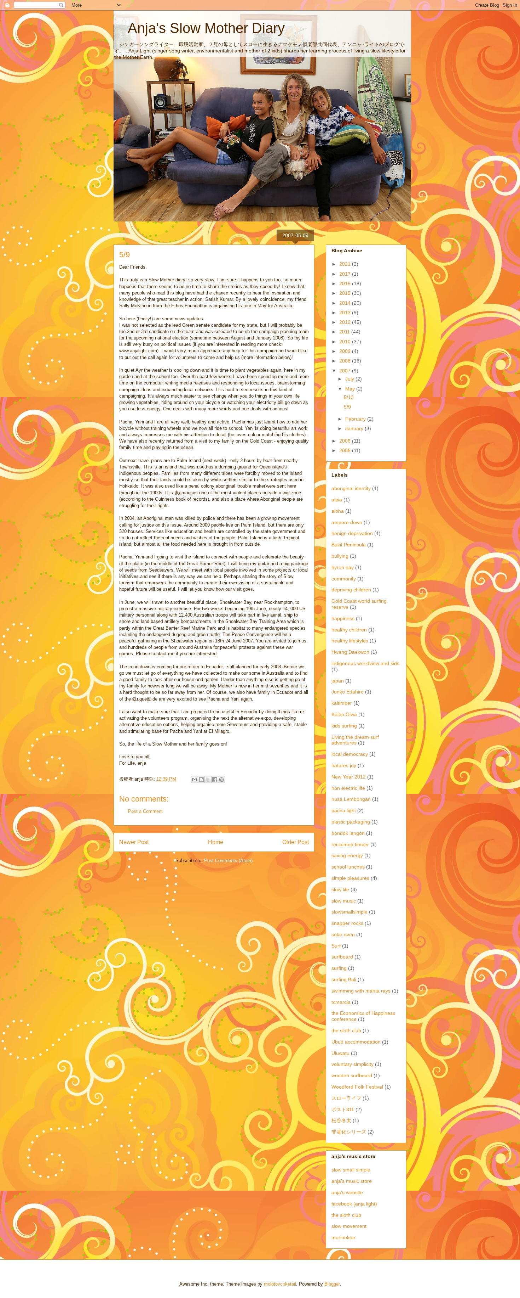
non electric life (348, 788)
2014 (345, 303)
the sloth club (346, 1030)
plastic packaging (350, 822)
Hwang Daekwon (350, 652)
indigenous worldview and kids (365, 663)
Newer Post (134, 842)
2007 (345, 370)
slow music (343, 901)
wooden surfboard (351, 1075)
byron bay (342, 567)
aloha (337, 511)
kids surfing (344, 726)
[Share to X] (208, 779)
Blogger (332, 1284)
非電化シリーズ (348, 1132)
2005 (345, 450)
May (350, 389)
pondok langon (348, 833)
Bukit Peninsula (348, 544)
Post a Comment (145, 811)
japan (337, 681)
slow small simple (350, 1170)
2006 (345, 441)
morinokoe (343, 1237)
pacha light (343, 810)
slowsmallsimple (349, 912)
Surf (336, 946)
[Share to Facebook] (214, 779)
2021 (345, 264)
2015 (345, 293)
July (350, 379)
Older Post (295, 842)
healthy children (349, 630)
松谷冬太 (341, 1120)
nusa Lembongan (351, 799)
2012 (345, 322)
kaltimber (341, 703)
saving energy (347, 855)
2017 (345, 274)
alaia (336, 499)
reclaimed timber (350, 844)
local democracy (349, 754)
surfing (339, 968)
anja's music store (351, 1181)
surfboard (342, 957)
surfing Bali (343, 979)
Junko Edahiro (347, 692)
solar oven (343, 934)
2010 (345, 341)
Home (215, 842)
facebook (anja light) (354, 1204)
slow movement (348, 1226)
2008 (345, 361)
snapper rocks (347, 923)
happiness (342, 618)
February (356, 419)
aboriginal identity (351, 488)
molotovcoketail (280, 1284)
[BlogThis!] (201, 779)
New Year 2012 (348, 777)
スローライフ (346, 1098)
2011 (345, 332)
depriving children (351, 589)
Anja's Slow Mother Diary (199, 28)
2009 (345, 351)
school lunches (348, 867)
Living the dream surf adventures (355, 740)
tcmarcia (341, 1002)
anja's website (347, 1192)
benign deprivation (352, 533)
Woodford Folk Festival (357, 1087)
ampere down (346, 522)
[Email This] (194, 779)
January (355, 428)
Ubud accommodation (356, 1042)
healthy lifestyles (349, 641)
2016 (345, 283)
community (343, 578)
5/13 (349, 397)
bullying (339, 556)
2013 (345, 312)
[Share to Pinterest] (221, 779)
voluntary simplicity (352, 1064)
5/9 (347, 407)
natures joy (343, 765)
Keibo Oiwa (344, 714)
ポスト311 (342, 1109)
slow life (340, 889)
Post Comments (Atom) (228, 860)
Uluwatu (340, 1053)
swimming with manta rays (361, 991)
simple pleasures (350, 878)
